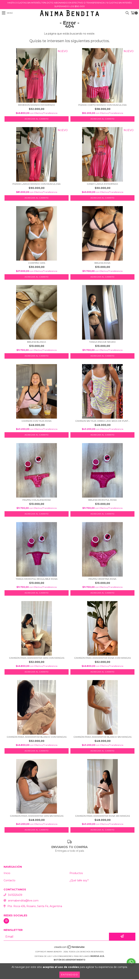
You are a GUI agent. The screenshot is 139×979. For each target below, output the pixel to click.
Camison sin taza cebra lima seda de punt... (102, 420)
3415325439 (15, 895)
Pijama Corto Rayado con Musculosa (102, 105)
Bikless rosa (102, 263)
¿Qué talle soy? (79, 880)
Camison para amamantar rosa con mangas (102, 657)
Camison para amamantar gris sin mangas (36, 815)
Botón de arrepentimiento (69, 960)
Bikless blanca (36, 341)
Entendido (69, 974)
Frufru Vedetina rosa (102, 578)
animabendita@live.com (23, 900)
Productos (76, 873)
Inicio (7, 873)
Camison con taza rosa (37, 420)
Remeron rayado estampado (36, 105)
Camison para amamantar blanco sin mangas (102, 736)
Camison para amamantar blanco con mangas (36, 736)
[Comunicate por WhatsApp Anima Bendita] (131, 962)
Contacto (9, 880)
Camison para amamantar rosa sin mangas (102, 815)
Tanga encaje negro (102, 341)
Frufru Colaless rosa (36, 499)
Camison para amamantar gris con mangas (36, 657)
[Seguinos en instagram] (6, 921)
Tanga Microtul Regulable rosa (37, 578)
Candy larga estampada (102, 184)
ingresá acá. (97, 956)
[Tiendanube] (69, 948)
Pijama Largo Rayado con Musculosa (36, 184)
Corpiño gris (36, 263)
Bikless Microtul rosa (102, 499)
